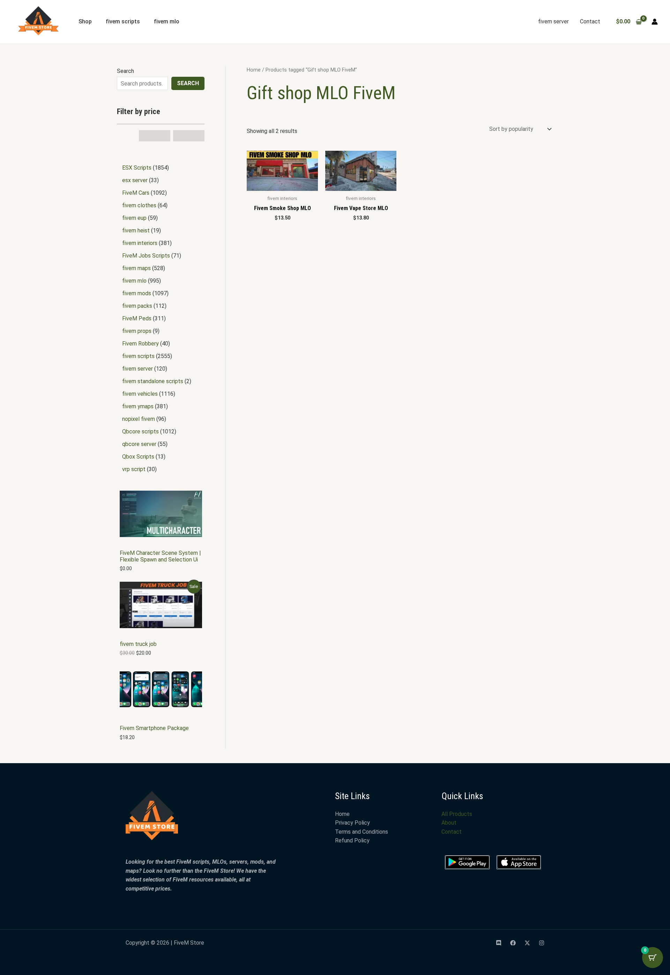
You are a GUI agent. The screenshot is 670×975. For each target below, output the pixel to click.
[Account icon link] (655, 21)
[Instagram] (541, 943)
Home (254, 70)
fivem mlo (166, 21)
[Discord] (498, 943)
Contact (590, 21)
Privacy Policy (352, 822)
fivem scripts (123, 21)
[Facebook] (513, 943)
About (448, 822)
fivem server (553, 21)
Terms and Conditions (361, 831)
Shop (85, 21)
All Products (456, 814)
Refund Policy (352, 840)
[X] (527, 943)
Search (125, 71)
